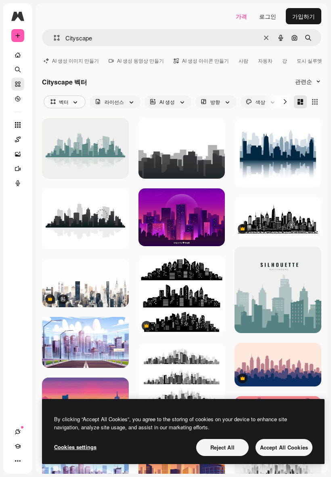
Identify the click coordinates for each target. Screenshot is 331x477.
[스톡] (17, 84)
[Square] (314, 101)
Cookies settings (75, 447)
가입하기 (303, 16)
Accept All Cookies (284, 447)
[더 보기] (17, 460)
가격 (241, 16)
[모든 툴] (17, 124)
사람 (243, 60)
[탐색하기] (17, 98)
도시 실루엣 (309, 60)
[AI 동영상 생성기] (17, 168)
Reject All (222, 447)
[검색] (17, 69)
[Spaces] (17, 139)
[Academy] (17, 446)
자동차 (265, 60)
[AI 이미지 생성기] (17, 154)
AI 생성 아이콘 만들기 (205, 60)
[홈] (17, 55)
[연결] (17, 431)
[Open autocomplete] (53, 38)
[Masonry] (300, 101)
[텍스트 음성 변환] (17, 183)
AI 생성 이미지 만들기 (75, 60)
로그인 (267, 16)
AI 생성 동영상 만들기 (140, 60)
